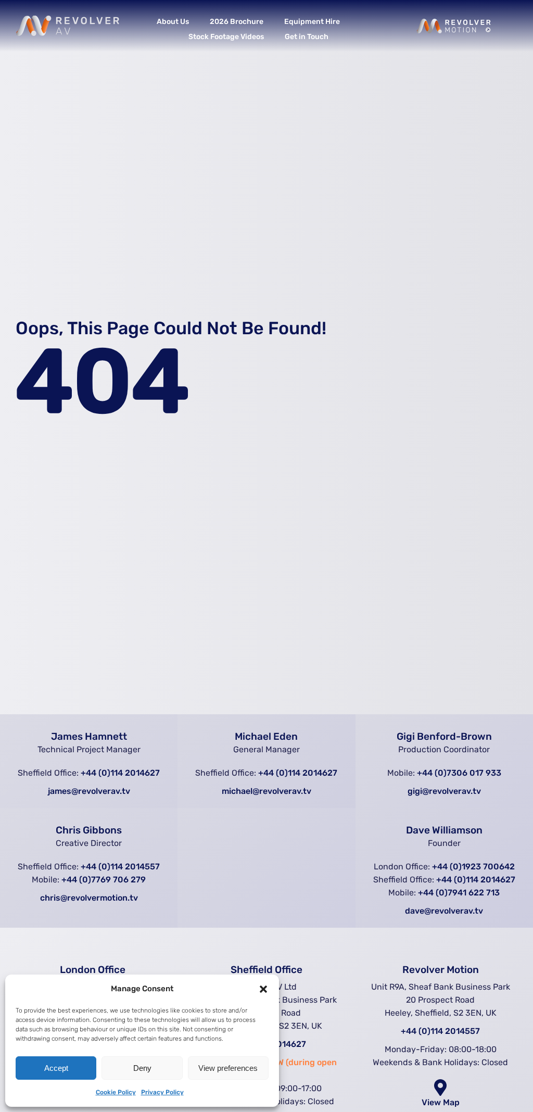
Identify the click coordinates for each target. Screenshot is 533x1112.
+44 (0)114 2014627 (120, 773)
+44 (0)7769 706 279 (103, 879)
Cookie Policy (116, 1092)
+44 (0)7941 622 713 (459, 893)
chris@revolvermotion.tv (89, 898)
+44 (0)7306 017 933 (459, 773)
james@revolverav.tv (89, 791)
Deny (142, 1068)
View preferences (228, 1068)
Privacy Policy (162, 1092)
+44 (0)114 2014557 (120, 866)
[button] (263, 989)
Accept (56, 1068)
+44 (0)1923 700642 (473, 866)
